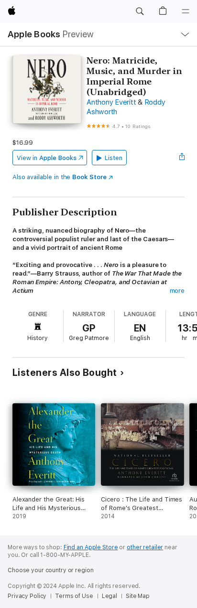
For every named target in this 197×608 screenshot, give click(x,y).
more (177, 290)
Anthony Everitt (111, 102)
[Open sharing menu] (182, 158)
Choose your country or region (51, 570)
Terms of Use (74, 596)
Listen (113, 157)
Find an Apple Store (91, 547)
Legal (109, 596)
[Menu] (185, 11)
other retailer (145, 547)
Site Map (138, 596)
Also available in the (59, 177)
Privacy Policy (27, 596)
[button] (139, 11)
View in (47, 157)
